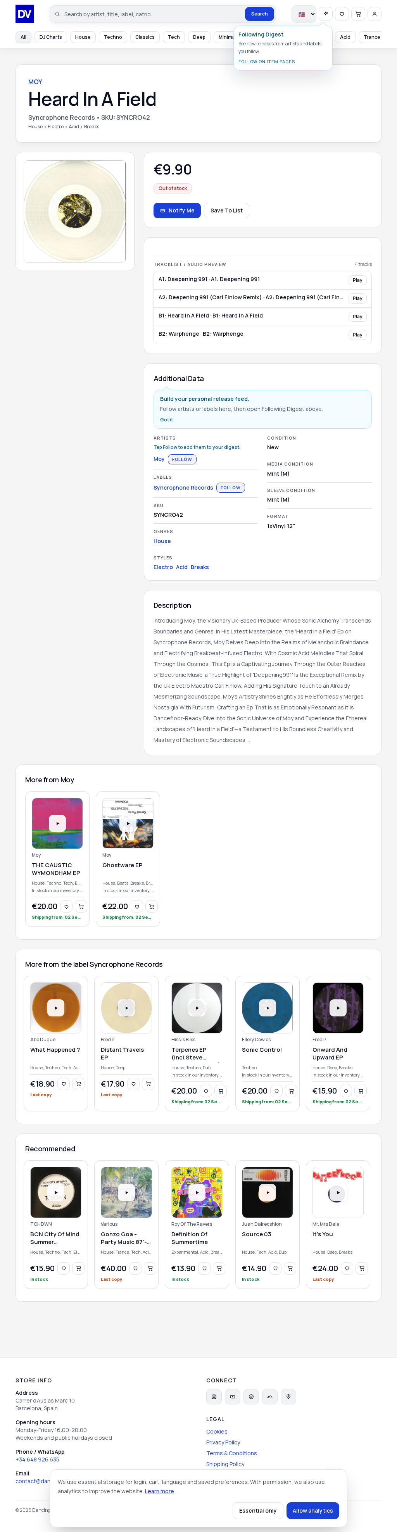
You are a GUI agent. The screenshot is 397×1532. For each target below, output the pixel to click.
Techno (113, 37)
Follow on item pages (266, 61)
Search (259, 13)
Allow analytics (313, 1510)
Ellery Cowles (256, 1040)
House (83, 37)
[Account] (374, 14)
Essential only (258, 1510)
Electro (163, 567)
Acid (345, 37)
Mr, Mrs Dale (325, 1224)
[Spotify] (251, 1396)
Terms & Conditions (231, 1453)
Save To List (227, 210)
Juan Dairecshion (262, 1224)
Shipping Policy (225, 1464)
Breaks (200, 567)
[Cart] (358, 14)
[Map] (288, 1396)
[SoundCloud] (270, 1396)
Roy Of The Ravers (191, 1224)
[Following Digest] (326, 14)
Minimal (227, 37)
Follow (182, 459)
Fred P (107, 1040)
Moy (159, 458)
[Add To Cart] (81, 906)
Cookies (217, 1431)
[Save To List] (66, 906)
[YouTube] (232, 1396)
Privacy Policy (223, 1442)
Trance (372, 37)
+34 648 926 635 (37, 1459)
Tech (174, 37)
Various (109, 1224)
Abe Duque (42, 1040)
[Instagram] (214, 1396)
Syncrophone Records (183, 487)
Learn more (159, 1491)
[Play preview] (57, 823)
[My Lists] (342, 14)
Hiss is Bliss (183, 1040)
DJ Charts (51, 37)
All (23, 37)
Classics (145, 37)
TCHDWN (41, 1224)
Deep (199, 37)
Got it (166, 420)
